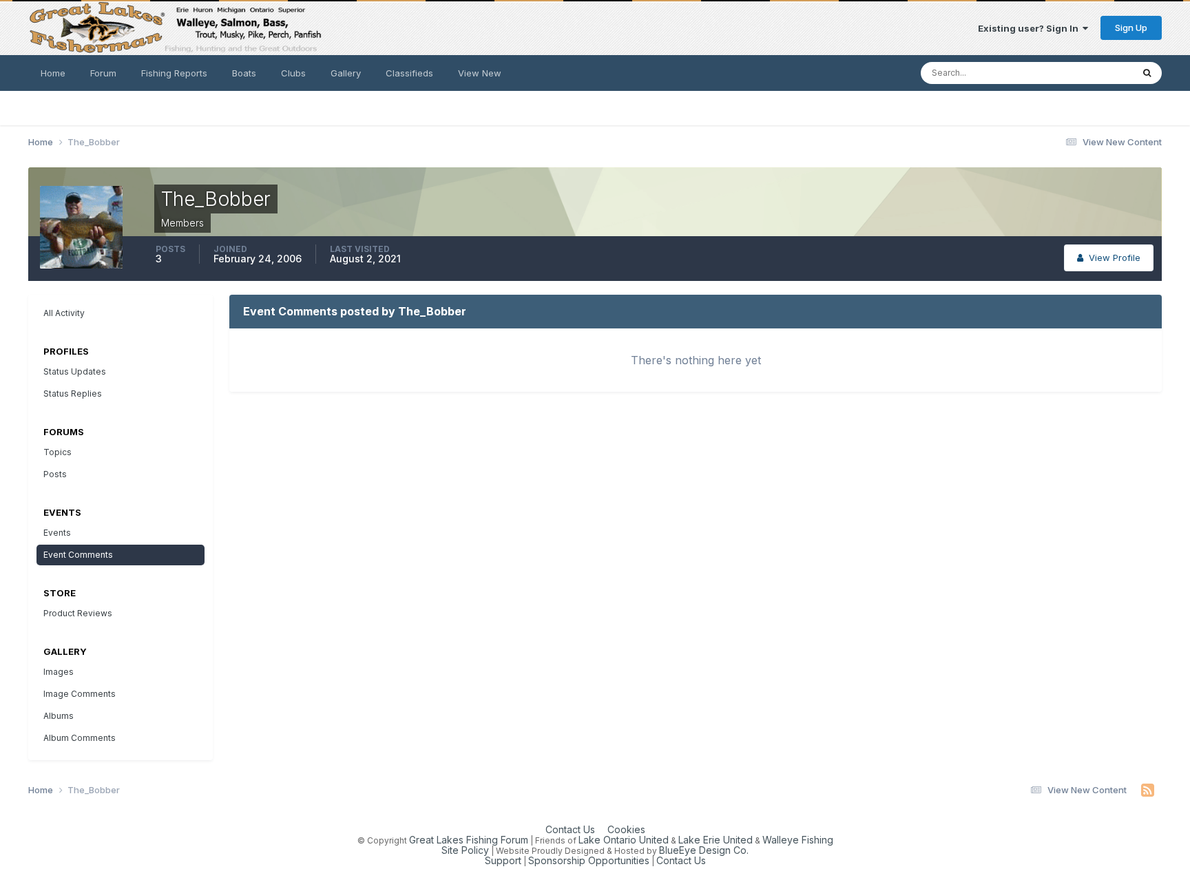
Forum (103, 72)
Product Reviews (77, 613)
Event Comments (78, 554)
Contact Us (570, 829)
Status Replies (72, 393)
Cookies (626, 829)
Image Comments (79, 694)
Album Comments (79, 738)
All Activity (64, 313)
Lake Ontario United (623, 840)
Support (503, 860)
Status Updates (1082, 72)
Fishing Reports (174, 72)
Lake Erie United (715, 840)
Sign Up (1131, 27)
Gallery (346, 72)
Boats (244, 72)
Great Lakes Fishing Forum (468, 840)
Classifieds (409, 72)
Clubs (293, 72)
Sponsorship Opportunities (588, 860)
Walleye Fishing (797, 840)
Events (57, 532)
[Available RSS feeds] (1148, 790)
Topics (57, 452)
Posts (55, 474)
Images (58, 672)
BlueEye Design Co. (704, 850)
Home (53, 72)
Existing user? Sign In (1030, 28)
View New (479, 72)
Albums (58, 716)
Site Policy (465, 850)
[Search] (1147, 73)
